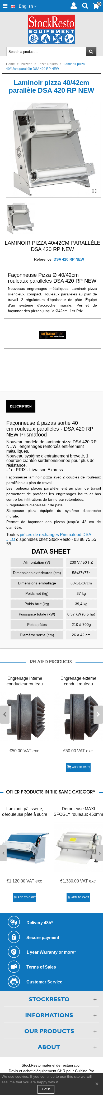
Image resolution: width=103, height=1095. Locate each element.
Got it (46, 1089)
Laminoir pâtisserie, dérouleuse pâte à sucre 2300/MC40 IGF (24, 814)
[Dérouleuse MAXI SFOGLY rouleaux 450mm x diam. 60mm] (78, 847)
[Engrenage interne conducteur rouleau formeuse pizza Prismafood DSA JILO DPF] (24, 716)
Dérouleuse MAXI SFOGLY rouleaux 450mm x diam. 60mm (78, 814)
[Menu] (5, 6)
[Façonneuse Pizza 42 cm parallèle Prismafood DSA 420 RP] (94, 191)
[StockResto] (51, 29)
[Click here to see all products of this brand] (52, 335)
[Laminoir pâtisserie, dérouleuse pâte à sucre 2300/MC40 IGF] (24, 847)
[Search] (84, 5)
